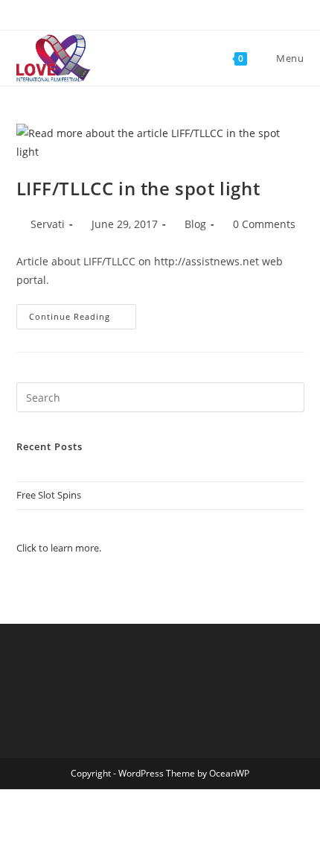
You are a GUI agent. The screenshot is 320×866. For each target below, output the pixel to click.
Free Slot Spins (48, 495)
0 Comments (264, 224)
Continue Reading (82, 319)
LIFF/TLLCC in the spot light (138, 188)
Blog (195, 224)
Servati (48, 224)
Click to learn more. (58, 547)
